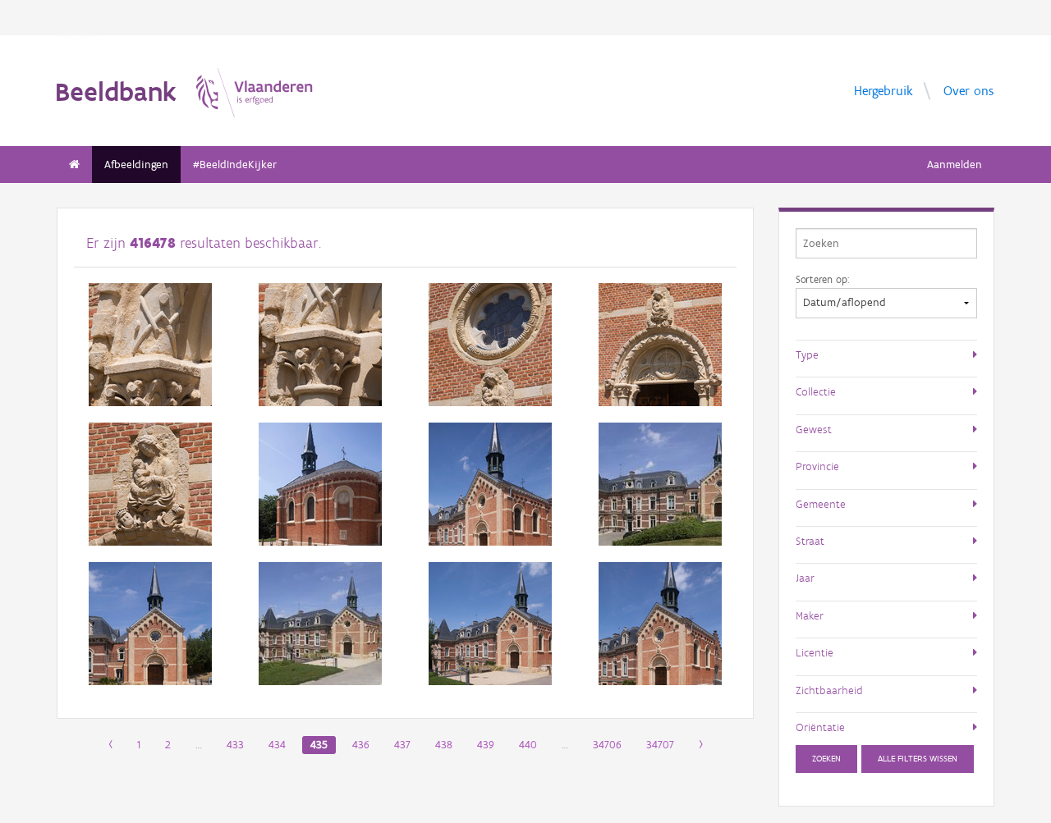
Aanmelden (954, 164)
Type (807, 354)
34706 (607, 745)
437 (402, 745)
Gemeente (821, 503)
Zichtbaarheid (829, 690)
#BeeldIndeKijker (235, 164)
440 (528, 745)
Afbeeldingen (136, 164)
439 (485, 745)
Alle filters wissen (917, 758)
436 (360, 745)
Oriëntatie (820, 727)
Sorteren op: (822, 279)
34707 (660, 745)
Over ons (968, 90)
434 (277, 745)
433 (235, 745)
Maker (810, 615)
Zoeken (826, 758)
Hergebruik (883, 90)
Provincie (817, 466)
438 (443, 745)
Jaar (805, 577)
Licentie (814, 652)
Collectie (816, 391)
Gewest (814, 429)
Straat (810, 540)
